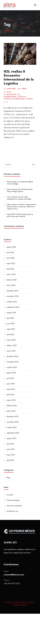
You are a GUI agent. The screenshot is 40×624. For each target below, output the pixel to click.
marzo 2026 (11, 274)
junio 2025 (11, 323)
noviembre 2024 (13, 362)
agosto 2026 (11, 247)
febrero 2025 (12, 345)
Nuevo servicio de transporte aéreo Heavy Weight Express (20, 190)
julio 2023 (10, 444)
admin (23, 89)
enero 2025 (11, 351)
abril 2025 (10, 334)
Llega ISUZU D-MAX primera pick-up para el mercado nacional (20, 215)
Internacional (10, 97)
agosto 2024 (11, 373)
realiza (29, 99)
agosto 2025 (11, 312)
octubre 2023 (12, 427)
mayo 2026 (11, 263)
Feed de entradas (13, 500)
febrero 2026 (12, 280)
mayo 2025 (11, 329)
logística (21, 97)
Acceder (10, 495)
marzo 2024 (11, 400)
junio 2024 (11, 383)
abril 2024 (10, 394)
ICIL (18, 95)
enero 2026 (11, 285)
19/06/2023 (11, 89)
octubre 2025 (12, 301)
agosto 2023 (11, 438)
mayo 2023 (11, 455)
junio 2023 (11, 449)
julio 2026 (10, 252)
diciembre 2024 (12, 356)
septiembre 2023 (13, 433)
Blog (9, 92)
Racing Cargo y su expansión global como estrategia (20, 182)
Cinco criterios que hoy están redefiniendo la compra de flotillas (19, 198)
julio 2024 (10, 378)
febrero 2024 (12, 405)
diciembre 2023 (12, 416)
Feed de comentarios (14, 505)
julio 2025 (10, 318)
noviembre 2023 (13, 422)
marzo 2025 (11, 340)
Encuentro (11, 95)
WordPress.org (12, 511)
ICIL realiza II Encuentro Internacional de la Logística (19, 77)
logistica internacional (14, 99)
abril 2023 (10, 460)
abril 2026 (10, 269)
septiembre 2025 (13, 307)
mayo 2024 (11, 389)
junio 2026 (11, 258)
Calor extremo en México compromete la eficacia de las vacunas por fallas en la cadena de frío (21, 206)
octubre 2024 (12, 367)
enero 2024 (11, 411)
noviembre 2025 (13, 296)
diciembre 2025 (12, 291)
